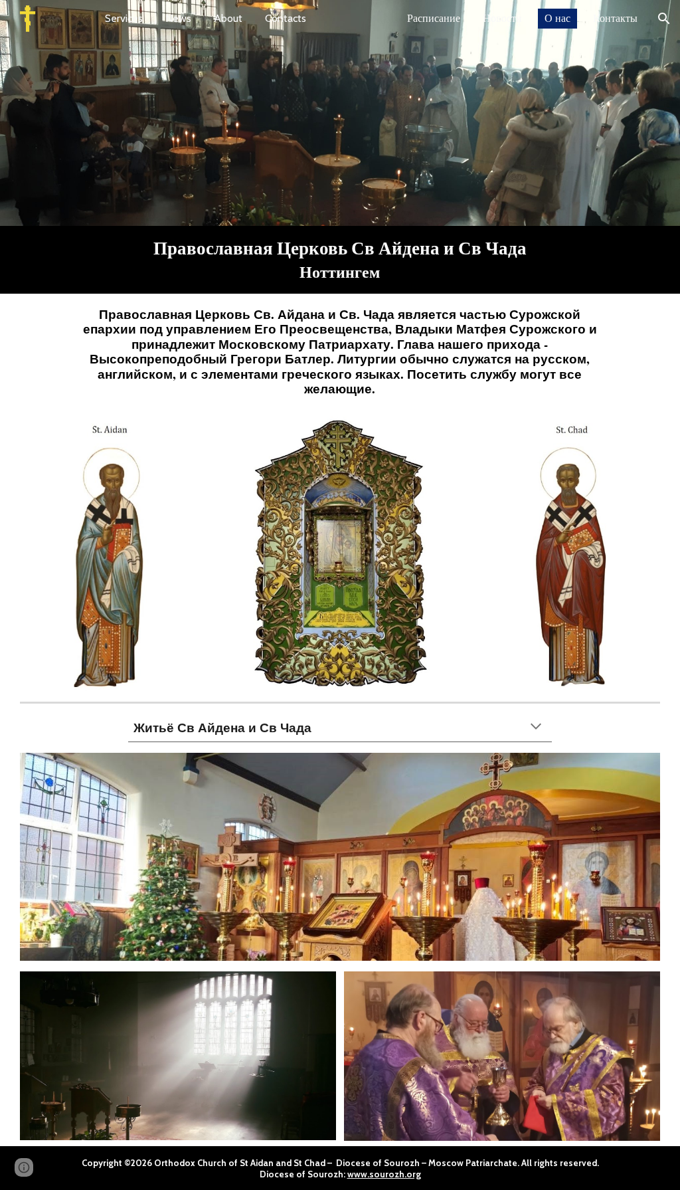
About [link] (228, 18)
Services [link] (124, 18)
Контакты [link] (615, 18)
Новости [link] (502, 18)
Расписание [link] (433, 18)
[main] (340, 259)
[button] (664, 19)
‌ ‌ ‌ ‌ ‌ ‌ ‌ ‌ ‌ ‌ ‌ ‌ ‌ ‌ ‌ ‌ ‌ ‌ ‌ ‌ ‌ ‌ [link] (356, 18)
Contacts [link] (285, 18)
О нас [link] (557, 18)
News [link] (178, 18)
